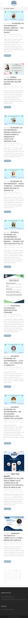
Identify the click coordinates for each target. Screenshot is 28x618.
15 (5, 579)
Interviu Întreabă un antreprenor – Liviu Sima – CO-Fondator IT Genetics (13, 360)
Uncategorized (16, 34)
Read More (7, 55)
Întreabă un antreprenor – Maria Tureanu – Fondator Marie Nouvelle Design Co (14, 185)
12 (12, 576)
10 (5, 576)
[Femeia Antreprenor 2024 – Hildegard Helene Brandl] (14, 69)
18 (16, 579)
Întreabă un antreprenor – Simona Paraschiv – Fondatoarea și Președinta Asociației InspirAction (13, 134)
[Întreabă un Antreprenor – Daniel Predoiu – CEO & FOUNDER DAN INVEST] (14, 15)
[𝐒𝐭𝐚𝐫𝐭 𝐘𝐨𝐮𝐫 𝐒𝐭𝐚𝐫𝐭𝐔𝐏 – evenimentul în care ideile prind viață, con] (14, 461)
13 (16, 576)
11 (8, 576)
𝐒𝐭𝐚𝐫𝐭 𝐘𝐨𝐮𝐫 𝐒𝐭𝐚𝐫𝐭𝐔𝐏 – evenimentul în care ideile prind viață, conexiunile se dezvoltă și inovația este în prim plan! (14, 480)
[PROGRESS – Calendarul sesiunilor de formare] (14, 288)
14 (19, 576)
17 (12, 579)
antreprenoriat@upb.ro (9, 609)
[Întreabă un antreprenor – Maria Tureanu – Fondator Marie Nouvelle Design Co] (14, 173)
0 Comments (11, 36)
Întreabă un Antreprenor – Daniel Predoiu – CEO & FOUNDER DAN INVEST (14, 27)
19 (19, 579)
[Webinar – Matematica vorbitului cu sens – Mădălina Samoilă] (14, 523)
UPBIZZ (5, 36)
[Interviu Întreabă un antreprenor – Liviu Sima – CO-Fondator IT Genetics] (14, 348)
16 (9, 579)
